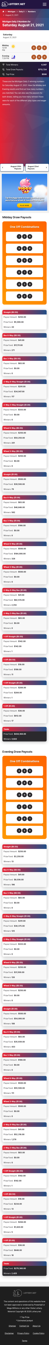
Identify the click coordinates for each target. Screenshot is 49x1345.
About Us (36, 1326)
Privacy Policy (23, 1333)
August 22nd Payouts (33, 167)
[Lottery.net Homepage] (3, 11)
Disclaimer (9, 1333)
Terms (24, 1341)
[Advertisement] (24, 133)
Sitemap (12, 1326)
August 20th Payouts (16, 167)
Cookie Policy (38, 1333)
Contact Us (24, 1326)
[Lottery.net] (13, 6)
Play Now (24, 205)
